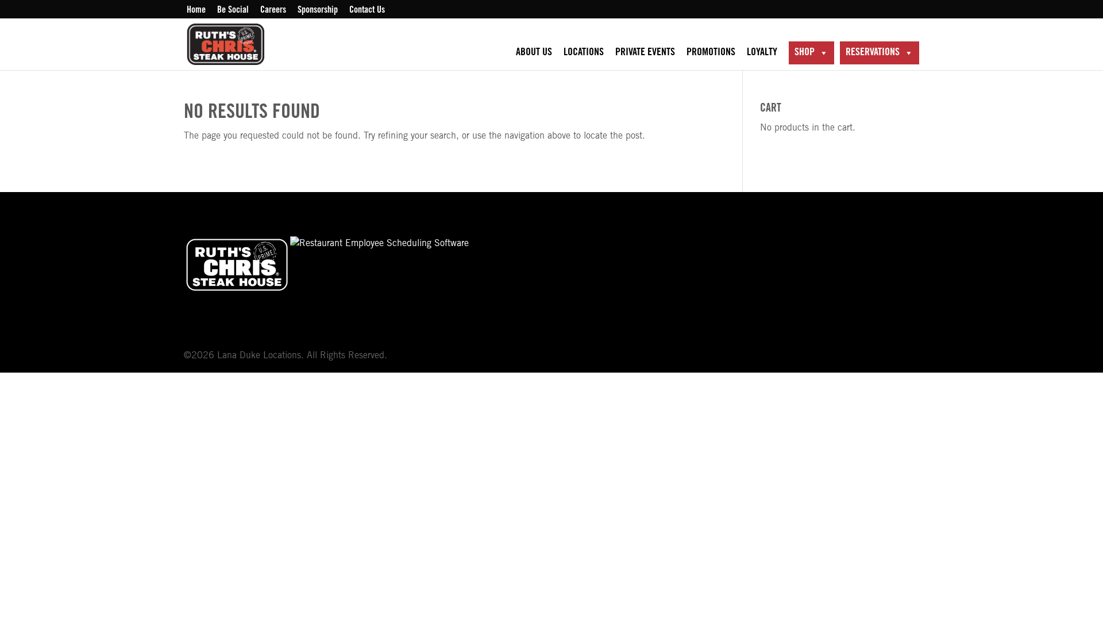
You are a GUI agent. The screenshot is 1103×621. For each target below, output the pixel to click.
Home (196, 10)
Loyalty (762, 53)
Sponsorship (318, 10)
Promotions (711, 53)
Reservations (873, 53)
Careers (273, 10)
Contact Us (367, 10)
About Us (534, 53)
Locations (584, 53)
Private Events (645, 53)
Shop (805, 53)
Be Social (233, 10)
